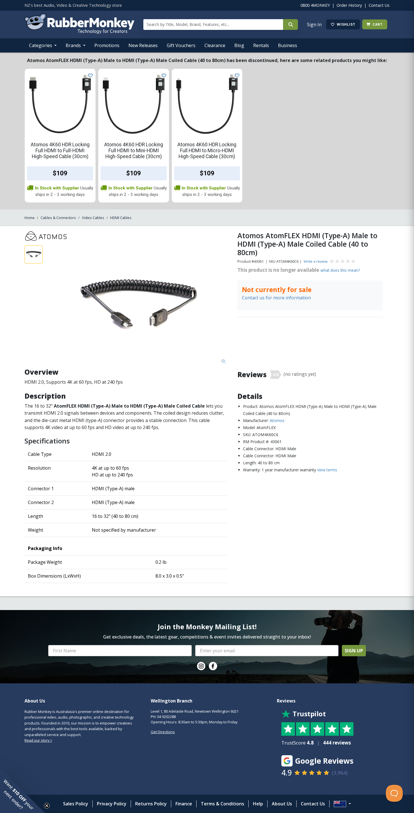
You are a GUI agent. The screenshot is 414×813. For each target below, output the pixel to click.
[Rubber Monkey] (79, 32)
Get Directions (163, 731)
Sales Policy (75, 804)
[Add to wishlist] (89, 75)
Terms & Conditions (222, 804)
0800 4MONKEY (315, 5)
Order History (349, 5)
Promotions (106, 45)
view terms (327, 469)
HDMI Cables (121, 217)
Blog (239, 45)
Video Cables (93, 217)
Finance (183, 804)
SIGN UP (354, 651)
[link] (201, 666)
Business (287, 45)
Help (258, 804)
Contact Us (379, 5)
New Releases (143, 45)
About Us (282, 804)
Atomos (277, 420)
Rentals (261, 45)
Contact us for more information (276, 298)
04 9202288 (166, 716)
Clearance (214, 45)
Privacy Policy (111, 804)
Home (30, 217)
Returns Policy (151, 804)
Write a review (316, 261)
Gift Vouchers (181, 45)
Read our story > (38, 740)
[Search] (290, 24)
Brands (74, 45)
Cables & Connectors (58, 217)
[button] (22, 790)
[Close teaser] (47, 805)
